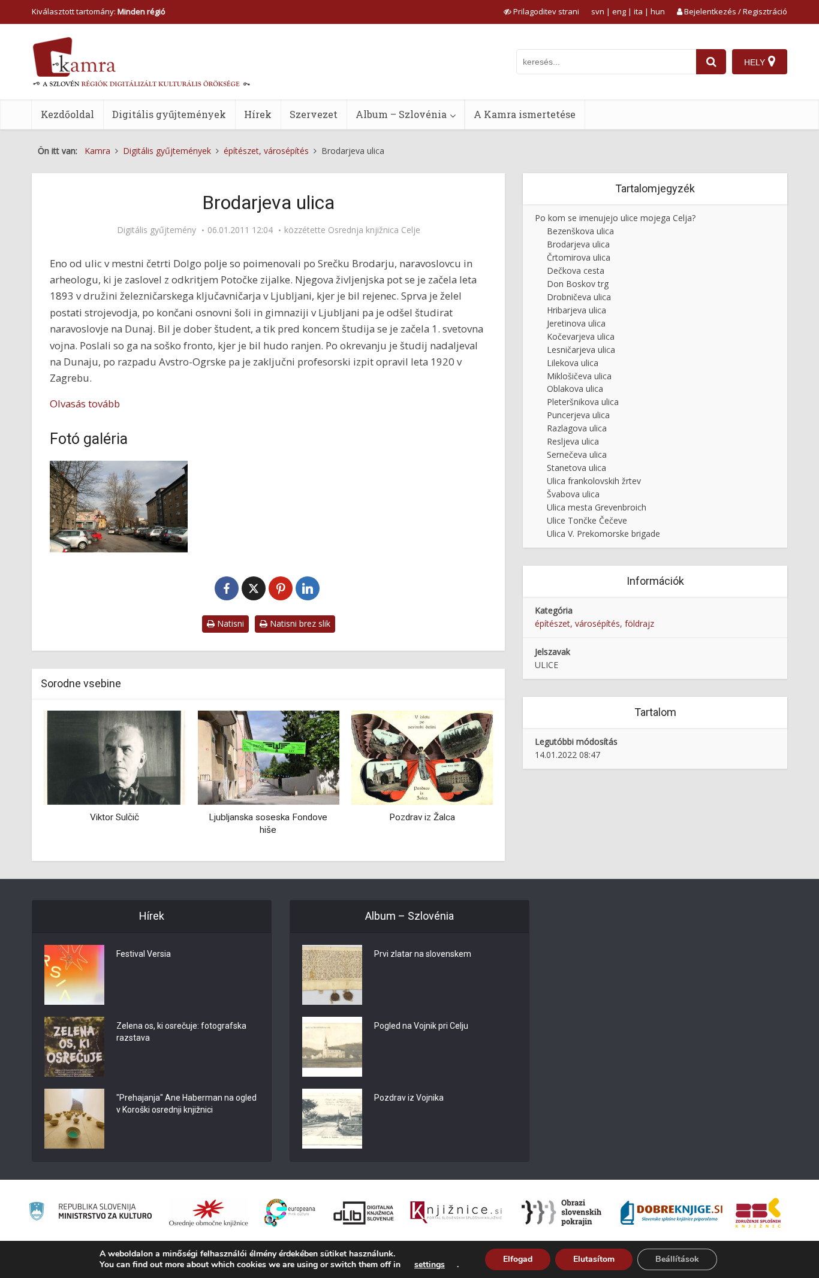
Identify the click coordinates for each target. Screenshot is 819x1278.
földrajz (639, 623)
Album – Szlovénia (401, 114)
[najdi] (711, 61)
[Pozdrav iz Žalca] (422, 757)
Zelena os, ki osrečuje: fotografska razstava (181, 1032)
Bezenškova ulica (580, 231)
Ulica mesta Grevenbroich (596, 507)
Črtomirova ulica (578, 257)
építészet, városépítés (577, 623)
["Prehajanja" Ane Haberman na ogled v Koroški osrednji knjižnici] (74, 1119)
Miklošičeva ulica (579, 376)
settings (429, 1264)
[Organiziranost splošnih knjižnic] (208, 1213)
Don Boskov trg (578, 283)
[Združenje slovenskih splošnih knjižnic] (456, 1213)
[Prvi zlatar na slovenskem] (332, 975)
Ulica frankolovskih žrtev (594, 481)
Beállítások (677, 1259)
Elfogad (517, 1259)
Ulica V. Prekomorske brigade (603, 533)
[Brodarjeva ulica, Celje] (119, 506)
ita (638, 11)
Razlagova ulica (577, 428)
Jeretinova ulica (576, 323)
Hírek (258, 114)
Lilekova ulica (572, 362)
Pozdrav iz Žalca (422, 817)
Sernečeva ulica (577, 454)
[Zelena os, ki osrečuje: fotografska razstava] (74, 1047)
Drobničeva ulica (579, 297)
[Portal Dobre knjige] (671, 1213)
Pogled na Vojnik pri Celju (421, 1026)
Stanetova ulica (576, 467)
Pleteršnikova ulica (583, 401)
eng (619, 11)
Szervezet (314, 114)
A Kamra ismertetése (525, 114)
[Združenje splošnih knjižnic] (758, 1213)
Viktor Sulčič (114, 817)
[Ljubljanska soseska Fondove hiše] (268, 757)
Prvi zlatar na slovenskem (422, 954)
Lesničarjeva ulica (581, 349)
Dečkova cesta (575, 270)
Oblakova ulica (575, 388)
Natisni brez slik (298, 623)
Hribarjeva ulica (576, 310)
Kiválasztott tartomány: (98, 11)
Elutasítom (594, 1259)
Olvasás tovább (85, 403)
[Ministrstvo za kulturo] (90, 1213)
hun (658, 11)
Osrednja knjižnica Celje (374, 230)
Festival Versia (143, 954)
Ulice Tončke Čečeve (587, 520)
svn (597, 11)
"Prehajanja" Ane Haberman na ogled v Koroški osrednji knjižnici (186, 1103)
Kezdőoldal (67, 114)
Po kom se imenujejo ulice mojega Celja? (615, 217)
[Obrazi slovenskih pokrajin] (561, 1213)
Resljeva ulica (573, 441)
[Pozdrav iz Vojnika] (332, 1119)
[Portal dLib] (364, 1213)
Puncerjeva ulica (578, 415)
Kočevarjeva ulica (581, 336)
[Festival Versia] (74, 975)
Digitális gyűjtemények (169, 114)
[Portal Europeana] (290, 1213)
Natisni (229, 623)
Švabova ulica (573, 494)
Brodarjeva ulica (578, 244)
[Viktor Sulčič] (114, 757)
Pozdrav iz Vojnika (409, 1097)
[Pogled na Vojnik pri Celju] (332, 1047)
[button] (463, 781)
